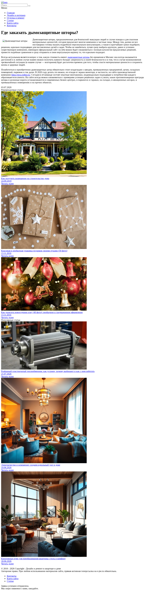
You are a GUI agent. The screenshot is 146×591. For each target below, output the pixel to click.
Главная (11, 13)
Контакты (11, 25)
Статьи (10, 20)
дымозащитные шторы (78, 57)
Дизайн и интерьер (16, 15)
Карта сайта (12, 23)
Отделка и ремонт (15, 18)
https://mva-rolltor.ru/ (20, 75)
